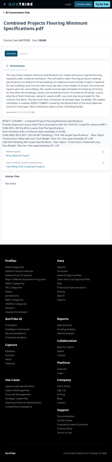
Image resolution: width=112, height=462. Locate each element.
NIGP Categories (14, 299)
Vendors (10, 308)
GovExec (93, 453)
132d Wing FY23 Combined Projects (25, 166)
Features (62, 369)
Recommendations (15, 333)
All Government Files (17, 12)
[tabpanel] (56, 93)
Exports (61, 299)
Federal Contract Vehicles (19, 271)
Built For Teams (65, 347)
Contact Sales (64, 420)
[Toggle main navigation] (5, 4)
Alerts (8, 359)
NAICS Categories (14, 283)
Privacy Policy (64, 428)
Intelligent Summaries (17, 329)
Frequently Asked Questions (72, 424)
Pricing (61, 394)
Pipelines (10, 351)
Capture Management (17, 390)
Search (61, 295)
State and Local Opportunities (73, 279)
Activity (61, 291)
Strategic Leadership (16, 398)
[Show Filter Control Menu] (103, 152)
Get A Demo (63, 386)
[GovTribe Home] (21, 4)
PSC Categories (13, 287)
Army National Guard (17, 155)
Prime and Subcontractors (71, 287)
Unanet (61, 355)
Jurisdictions (12, 295)
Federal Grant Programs (18, 275)
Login (68, 4)
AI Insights (11, 325)
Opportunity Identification (19, 386)
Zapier (60, 351)
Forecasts (62, 271)
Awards (61, 267)
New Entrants (64, 325)
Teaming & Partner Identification (23, 402)
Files (59, 283)
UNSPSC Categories (16, 303)
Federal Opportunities (69, 275)
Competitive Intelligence (18, 406)
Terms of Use (64, 432)
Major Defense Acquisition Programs (25, 279)
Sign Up (61, 390)
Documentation (66, 416)
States (8, 291)
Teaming (10, 363)
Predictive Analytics (16, 337)
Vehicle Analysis (66, 333)
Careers (61, 402)
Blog (59, 398)
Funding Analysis (66, 329)
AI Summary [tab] (17, 65)
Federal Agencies (14, 267)
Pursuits (9, 355)
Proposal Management (18, 394)
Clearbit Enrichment (16, 312)
